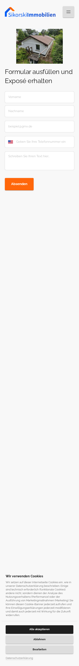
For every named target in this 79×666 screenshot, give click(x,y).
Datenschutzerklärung (19, 658)
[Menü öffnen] (68, 12)
